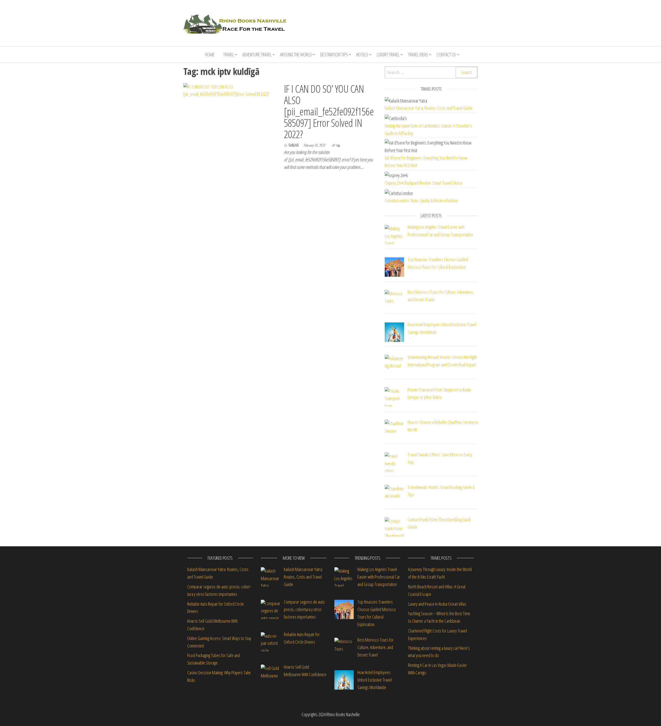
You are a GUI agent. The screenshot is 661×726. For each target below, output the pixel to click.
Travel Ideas (418, 54)
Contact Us (446, 54)
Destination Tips (334, 54)
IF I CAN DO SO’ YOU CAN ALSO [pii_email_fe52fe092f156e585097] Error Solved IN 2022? (329, 111)
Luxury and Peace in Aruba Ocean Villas (437, 604)
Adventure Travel (257, 54)
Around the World (296, 54)
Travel (228, 54)
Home (210, 54)
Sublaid (294, 145)
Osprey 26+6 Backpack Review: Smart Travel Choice (423, 183)
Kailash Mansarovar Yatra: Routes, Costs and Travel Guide (429, 108)
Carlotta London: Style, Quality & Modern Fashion (421, 201)
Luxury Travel (388, 54)
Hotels (362, 54)
